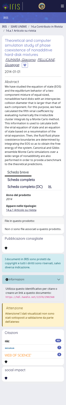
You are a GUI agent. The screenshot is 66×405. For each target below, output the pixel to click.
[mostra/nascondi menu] (62, 6)
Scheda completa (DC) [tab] (25, 186)
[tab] (50, 186)
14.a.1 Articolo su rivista (21, 30)
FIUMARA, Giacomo (20, 59)
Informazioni (16, 279)
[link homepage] (12, 6)
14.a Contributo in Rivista (47, 26)
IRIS (4, 26)
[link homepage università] (42, 6)
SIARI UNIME (19, 26)
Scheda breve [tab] (18, 172)
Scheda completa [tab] (21, 180)
